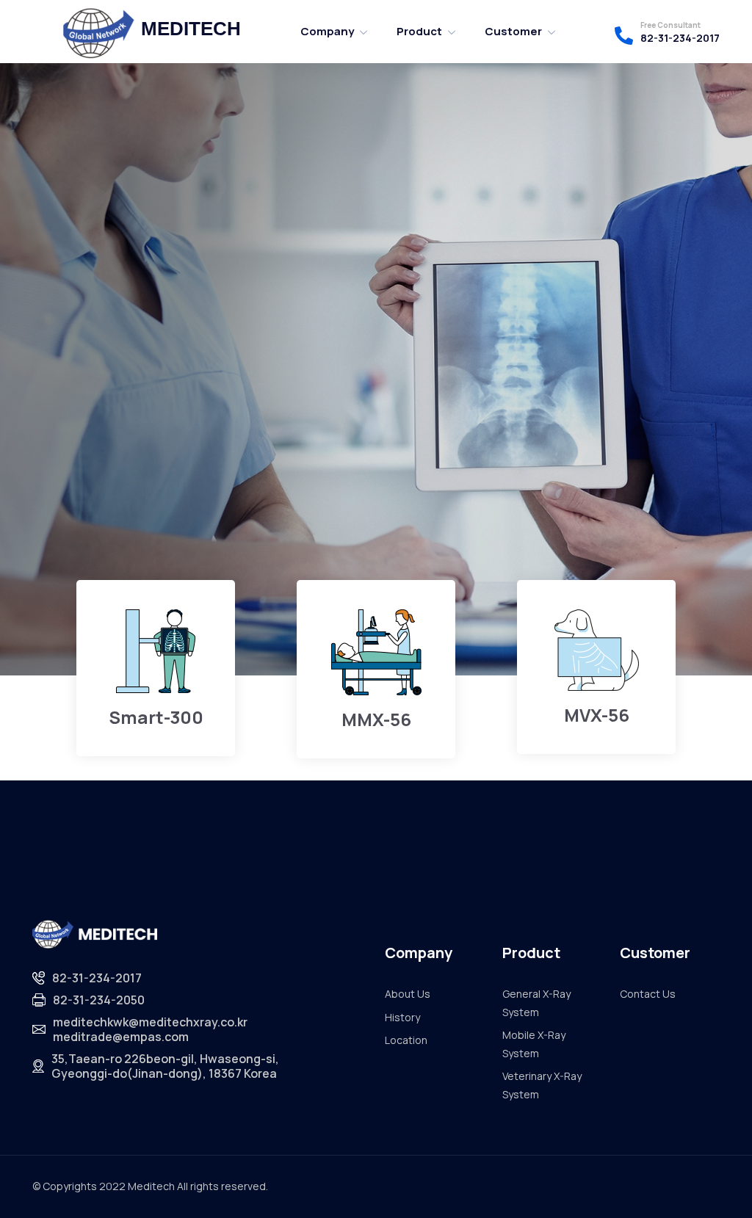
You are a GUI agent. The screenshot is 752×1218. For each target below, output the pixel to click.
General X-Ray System (536, 1003)
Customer (513, 31)
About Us (407, 994)
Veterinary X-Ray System (542, 1085)
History (402, 1017)
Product (419, 31)
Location (406, 1040)
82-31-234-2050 (99, 1000)
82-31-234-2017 (680, 38)
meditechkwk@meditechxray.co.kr (150, 1022)
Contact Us (648, 994)
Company (327, 31)
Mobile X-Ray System (533, 1044)
